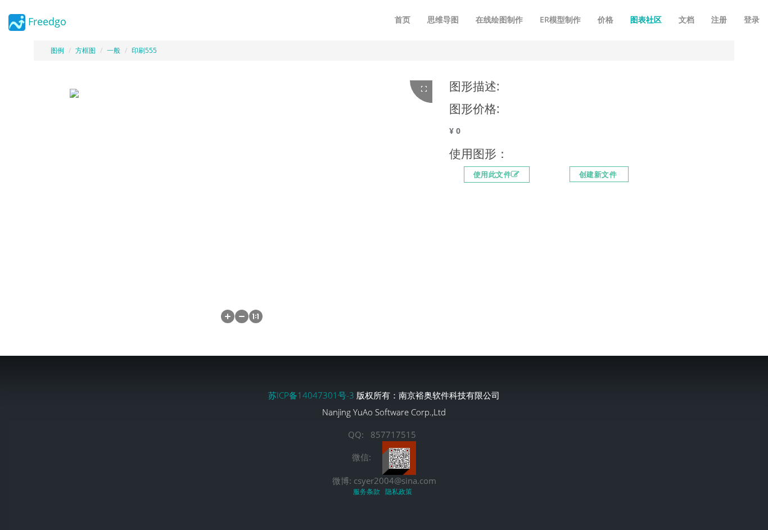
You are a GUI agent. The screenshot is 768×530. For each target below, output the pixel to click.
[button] (227, 316)
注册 (719, 19)
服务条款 (368, 491)
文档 (686, 19)
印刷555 (144, 50)
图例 (57, 50)
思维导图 (443, 19)
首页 (402, 19)
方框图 (85, 50)
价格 (605, 19)
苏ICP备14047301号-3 (312, 395)
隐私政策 (400, 491)
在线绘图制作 (499, 19)
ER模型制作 (560, 19)
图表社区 (646, 19)
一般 (113, 50)
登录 (752, 19)
